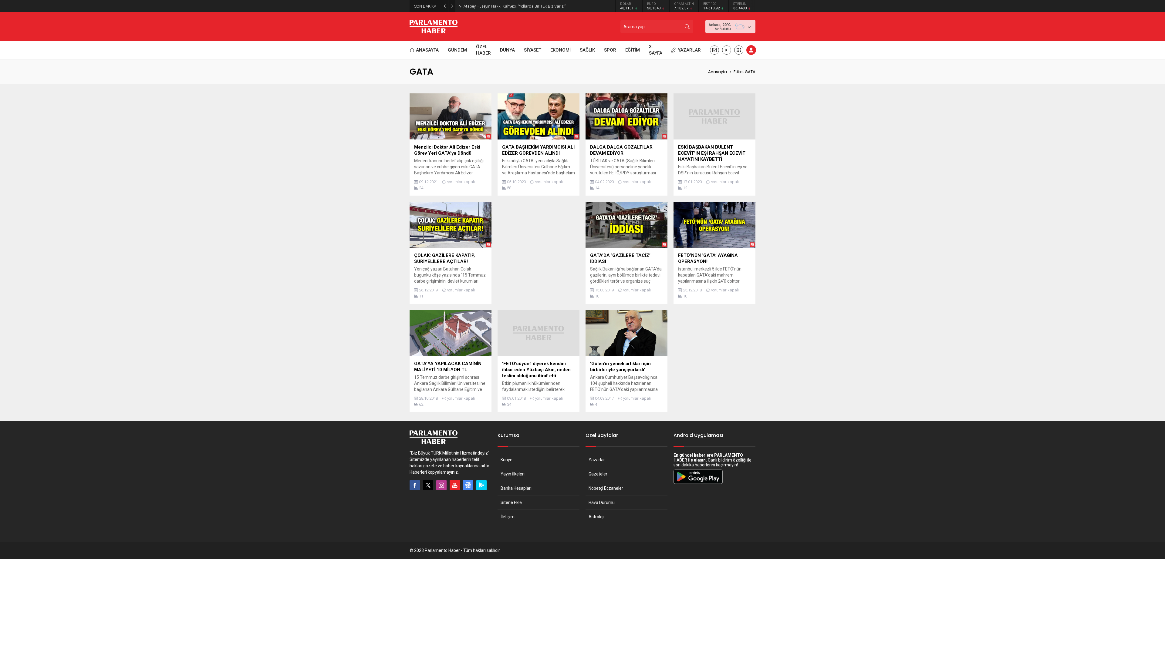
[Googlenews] (468, 485)
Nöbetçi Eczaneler (606, 488)
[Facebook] (415, 485)
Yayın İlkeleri (513, 474)
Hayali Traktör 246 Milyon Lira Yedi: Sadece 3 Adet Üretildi (513, 6)
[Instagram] (441, 485)
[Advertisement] (538, 244)
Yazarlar (597, 459)
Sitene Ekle (511, 502)
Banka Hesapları (516, 488)
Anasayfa (717, 72)
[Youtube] (455, 485)
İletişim (508, 516)
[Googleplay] (481, 485)
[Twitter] (428, 485)
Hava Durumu (602, 502)
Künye (506, 459)
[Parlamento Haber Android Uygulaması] (698, 483)
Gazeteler (598, 474)
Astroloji (596, 516)
